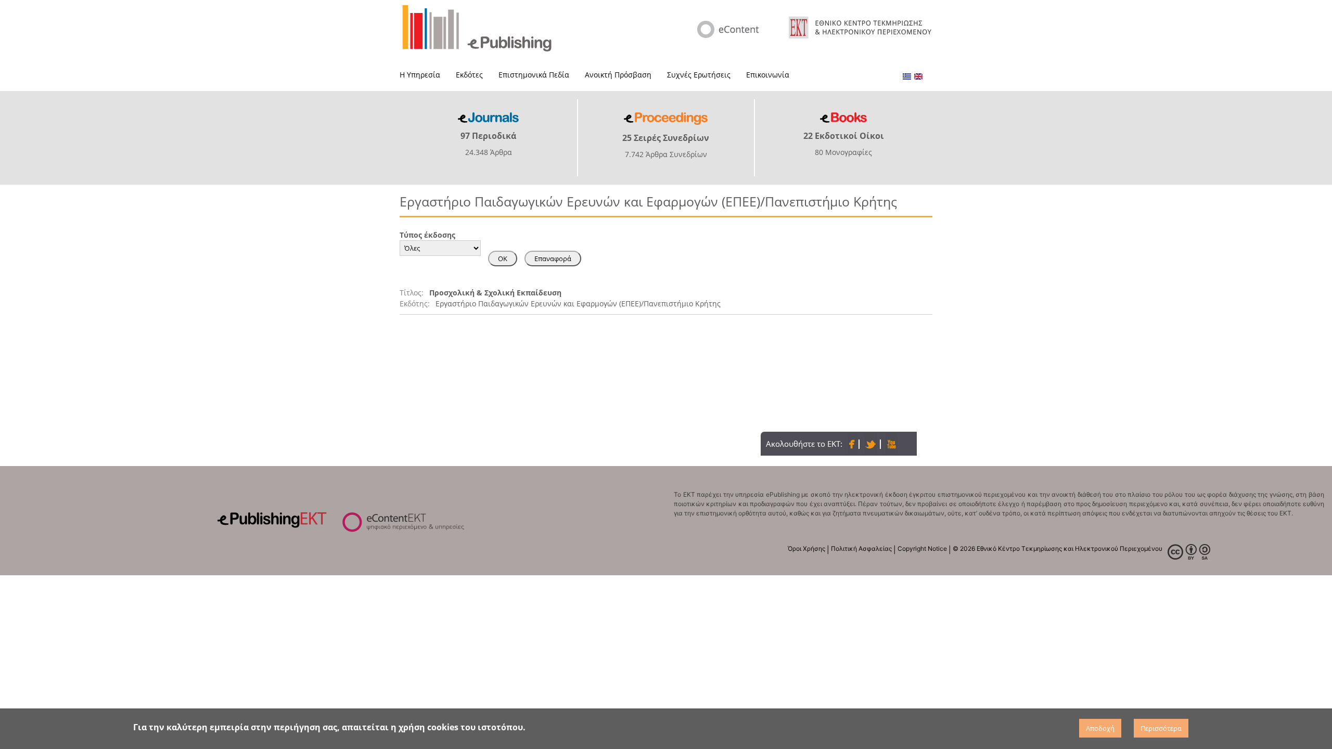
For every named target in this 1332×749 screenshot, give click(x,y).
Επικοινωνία (767, 75)
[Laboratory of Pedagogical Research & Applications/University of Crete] (918, 77)
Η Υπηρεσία (420, 75)
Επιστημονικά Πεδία (533, 75)
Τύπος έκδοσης (427, 235)
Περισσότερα (1161, 728)
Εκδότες (469, 75)
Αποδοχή (1100, 728)
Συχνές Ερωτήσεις (699, 75)
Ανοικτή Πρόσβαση (618, 75)
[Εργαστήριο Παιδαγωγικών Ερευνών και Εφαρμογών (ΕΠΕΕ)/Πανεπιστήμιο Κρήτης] (907, 77)
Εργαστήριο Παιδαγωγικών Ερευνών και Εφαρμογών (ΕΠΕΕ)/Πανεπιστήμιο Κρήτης (578, 303)
